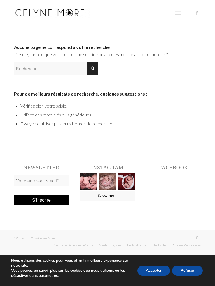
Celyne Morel (47, 238)
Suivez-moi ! (107, 195)
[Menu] (178, 12)
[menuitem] (73, 245)
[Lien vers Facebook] (197, 13)
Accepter (154, 270)
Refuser (187, 270)
